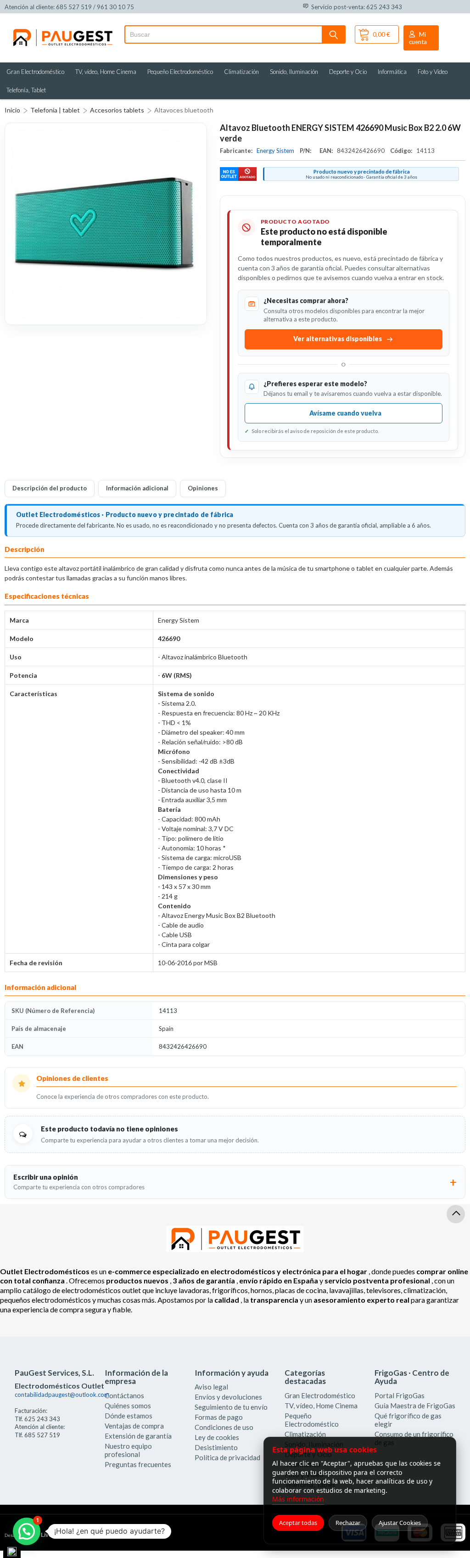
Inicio (12, 110)
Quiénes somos (128, 1405)
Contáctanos (124, 1395)
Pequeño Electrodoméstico (180, 71)
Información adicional (137, 488)
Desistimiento (216, 1447)
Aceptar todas (298, 1523)
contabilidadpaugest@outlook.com (62, 1394)
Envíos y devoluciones (228, 1397)
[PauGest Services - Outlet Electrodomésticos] (62, 31)
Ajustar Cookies (400, 1523)
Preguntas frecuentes (138, 1464)
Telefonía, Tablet (26, 90)
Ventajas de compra (134, 1426)
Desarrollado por (43, 1535)
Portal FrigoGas (400, 1395)
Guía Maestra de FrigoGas (415, 1405)
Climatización (241, 71)
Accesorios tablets (117, 110)
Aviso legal (211, 1387)
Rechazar (348, 1523)
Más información (298, 1499)
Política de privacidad (227, 1457)
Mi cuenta (418, 38)
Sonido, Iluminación (294, 71)
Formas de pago (219, 1417)
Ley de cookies (217, 1437)
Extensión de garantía (138, 1436)
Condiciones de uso (224, 1427)
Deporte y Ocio (348, 71)
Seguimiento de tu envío (231, 1407)
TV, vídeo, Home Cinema (105, 71)
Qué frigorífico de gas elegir (408, 1420)
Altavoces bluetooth (183, 110)
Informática (392, 71)
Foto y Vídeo (433, 71)
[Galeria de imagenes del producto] (106, 224)
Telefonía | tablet (55, 110)
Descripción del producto (49, 488)
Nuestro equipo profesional (128, 1450)
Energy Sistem (276, 150)
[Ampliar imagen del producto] (105, 223)
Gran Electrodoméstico (35, 71)
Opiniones (203, 488)
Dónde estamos (128, 1416)
